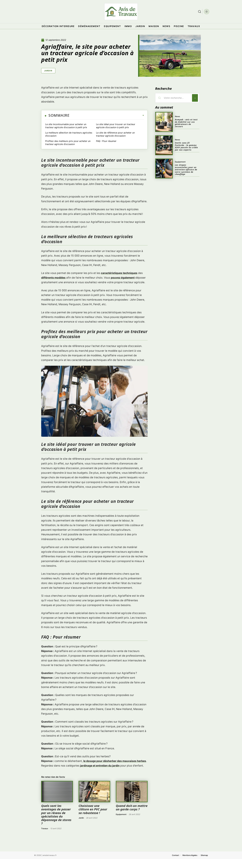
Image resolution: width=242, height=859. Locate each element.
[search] (199, 11)
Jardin (48, 70)
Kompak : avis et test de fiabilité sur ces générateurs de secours (186, 123)
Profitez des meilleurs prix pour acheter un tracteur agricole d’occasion (67, 143)
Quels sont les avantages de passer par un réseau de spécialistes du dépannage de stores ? (56, 814)
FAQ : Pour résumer (106, 141)
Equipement (121, 814)
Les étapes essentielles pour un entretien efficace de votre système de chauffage (186, 169)
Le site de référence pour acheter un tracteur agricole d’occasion (115, 134)
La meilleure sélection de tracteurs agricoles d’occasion (68, 134)
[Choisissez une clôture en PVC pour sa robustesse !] (94, 791)
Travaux (44, 828)
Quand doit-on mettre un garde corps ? (131, 807)
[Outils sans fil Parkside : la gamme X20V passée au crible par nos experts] (164, 145)
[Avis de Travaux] (121, 11)
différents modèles (53, 277)
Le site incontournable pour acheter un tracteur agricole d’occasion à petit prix (66, 126)
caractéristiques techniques (119, 273)
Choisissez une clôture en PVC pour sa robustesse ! (93, 809)
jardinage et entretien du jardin (100, 765)
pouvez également (123, 277)
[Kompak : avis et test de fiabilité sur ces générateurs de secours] (164, 122)
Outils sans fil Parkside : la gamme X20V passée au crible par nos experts (186, 146)
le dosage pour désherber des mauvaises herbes (114, 761)
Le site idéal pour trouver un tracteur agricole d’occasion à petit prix (115, 126)
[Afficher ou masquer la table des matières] (106, 115)
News (177, 116)
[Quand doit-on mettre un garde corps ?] (131, 791)
